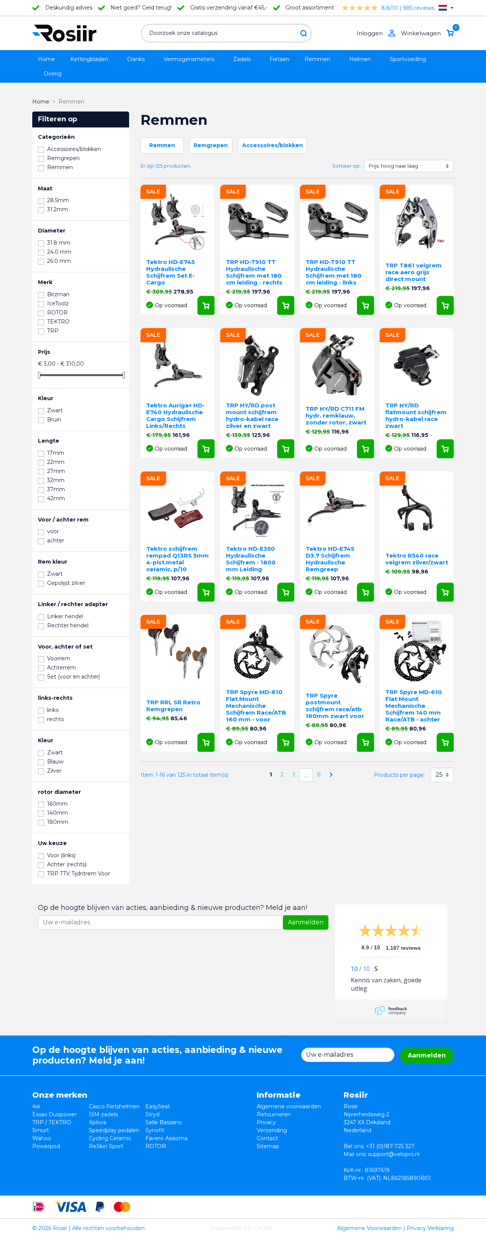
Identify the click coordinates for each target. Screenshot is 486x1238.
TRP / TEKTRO (51, 1122)
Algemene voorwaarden (289, 1106)
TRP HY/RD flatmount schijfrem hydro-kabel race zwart (416, 415)
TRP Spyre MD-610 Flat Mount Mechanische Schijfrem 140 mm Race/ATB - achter (413, 705)
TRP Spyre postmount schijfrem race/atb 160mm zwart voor (335, 706)
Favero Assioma (166, 1138)
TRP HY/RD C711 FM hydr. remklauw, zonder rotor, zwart (336, 415)
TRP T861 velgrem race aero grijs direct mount (413, 272)
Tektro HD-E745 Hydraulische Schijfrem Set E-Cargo (170, 272)
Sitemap (268, 1146)
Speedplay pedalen (114, 1130)
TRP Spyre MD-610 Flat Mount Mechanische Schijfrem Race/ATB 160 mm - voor (256, 705)
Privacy (266, 1122)
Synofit (154, 1130)
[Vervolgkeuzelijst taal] (446, 8)
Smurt (40, 1130)
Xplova (97, 1122)
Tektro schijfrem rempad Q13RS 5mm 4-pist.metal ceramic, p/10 (177, 559)
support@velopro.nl (394, 1154)
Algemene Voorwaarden (369, 1228)
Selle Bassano (163, 1122)
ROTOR (155, 1146)
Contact (267, 1138)
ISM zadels (103, 1114)
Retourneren (274, 1114)
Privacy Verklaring (430, 1228)
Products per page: (399, 774)
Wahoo (41, 1138)
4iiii (36, 1106)
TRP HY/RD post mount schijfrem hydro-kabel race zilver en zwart (252, 415)
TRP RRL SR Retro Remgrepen (173, 706)
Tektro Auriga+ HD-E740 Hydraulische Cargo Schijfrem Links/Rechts (175, 415)
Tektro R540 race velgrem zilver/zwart (416, 559)
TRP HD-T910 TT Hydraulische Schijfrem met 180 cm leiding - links (333, 272)
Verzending (272, 1130)
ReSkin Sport (106, 1146)
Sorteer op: (346, 166)
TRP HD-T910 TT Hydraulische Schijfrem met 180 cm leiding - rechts (254, 272)
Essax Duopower (54, 1114)
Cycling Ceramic (110, 1138)
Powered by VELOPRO (241, 1228)
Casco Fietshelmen (114, 1106)
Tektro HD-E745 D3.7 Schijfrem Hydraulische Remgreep (330, 559)
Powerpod (46, 1146)
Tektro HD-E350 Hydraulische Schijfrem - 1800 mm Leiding (251, 559)
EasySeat (157, 1106)
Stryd (152, 1114)
